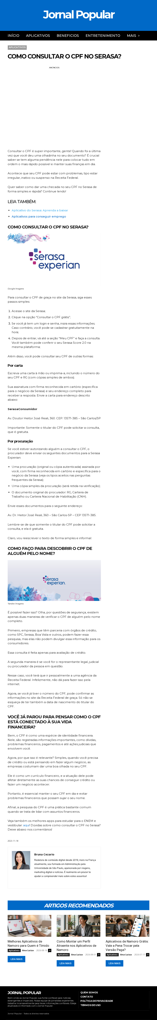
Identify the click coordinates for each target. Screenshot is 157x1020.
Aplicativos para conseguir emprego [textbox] (39, 216)
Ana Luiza (28, 950)
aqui (26, 825)
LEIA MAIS (16, 959)
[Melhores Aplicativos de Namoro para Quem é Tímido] (29, 926)
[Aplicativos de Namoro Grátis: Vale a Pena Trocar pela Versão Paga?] (127, 926)
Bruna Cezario (44, 854)
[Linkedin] (35, 881)
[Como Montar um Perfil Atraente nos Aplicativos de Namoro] (78, 926)
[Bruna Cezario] (21, 867)
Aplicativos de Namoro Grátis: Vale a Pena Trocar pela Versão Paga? (127, 945)
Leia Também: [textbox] (22, 201)
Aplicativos (17, 47)
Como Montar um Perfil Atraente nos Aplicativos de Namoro (76, 945)
